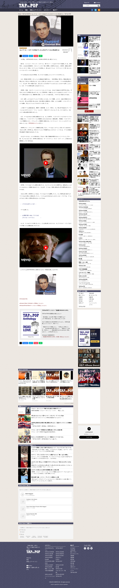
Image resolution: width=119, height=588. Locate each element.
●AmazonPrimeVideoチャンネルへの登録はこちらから (33, 305)
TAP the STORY (85, 225)
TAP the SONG (87, 221)
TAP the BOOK (86, 256)
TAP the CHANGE (85, 208)
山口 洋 (91, 301)
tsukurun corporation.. (64, 584)
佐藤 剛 (80, 297)
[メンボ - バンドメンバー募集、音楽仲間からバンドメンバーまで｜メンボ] (89, 378)
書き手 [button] (55, 10)
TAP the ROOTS (26, 14)
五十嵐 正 (81, 293)
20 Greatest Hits (23, 298)
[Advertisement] (45, 357)
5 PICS (87, 239)
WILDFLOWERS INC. (55, 582)
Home (19, 14)
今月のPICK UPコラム (84, 201)
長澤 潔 (80, 299)
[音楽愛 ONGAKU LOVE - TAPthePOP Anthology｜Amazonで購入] (89, 338)
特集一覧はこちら (89, 111)
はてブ (31, 55)
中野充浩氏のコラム (33, 123)
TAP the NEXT (86, 204)
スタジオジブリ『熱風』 (86, 273)
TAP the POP (82, 306)
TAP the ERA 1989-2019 (85, 242)
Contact (98, 2)
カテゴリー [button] (47, 10)
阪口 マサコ (82, 295)
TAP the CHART (85, 249)
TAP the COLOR (84, 214)
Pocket (35, 55)
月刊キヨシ (85, 232)
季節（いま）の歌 (85, 263)
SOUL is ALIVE (84, 276)
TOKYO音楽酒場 (85, 270)
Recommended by (67, 403)
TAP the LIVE (84, 266)
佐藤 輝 (91, 297)
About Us (86, 2)
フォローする (89, 437)
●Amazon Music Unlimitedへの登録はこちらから (31, 303)
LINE (41, 55)
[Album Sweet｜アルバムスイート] (89, 358)
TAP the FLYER (86, 252)
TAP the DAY (84, 245)
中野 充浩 (91, 299)
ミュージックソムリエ (86, 283)
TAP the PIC (85, 287)
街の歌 (86, 259)
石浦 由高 (65, 52)
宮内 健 (80, 301)
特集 (26, 10)
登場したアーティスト (36, 10)
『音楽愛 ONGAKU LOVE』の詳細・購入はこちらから (55, 336)
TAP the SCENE (86, 211)
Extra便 (86, 235)
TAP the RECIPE (83, 280)
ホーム (21, 10)
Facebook (25, 55)
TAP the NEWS (87, 228)
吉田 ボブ (81, 303)
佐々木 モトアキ (93, 295)
